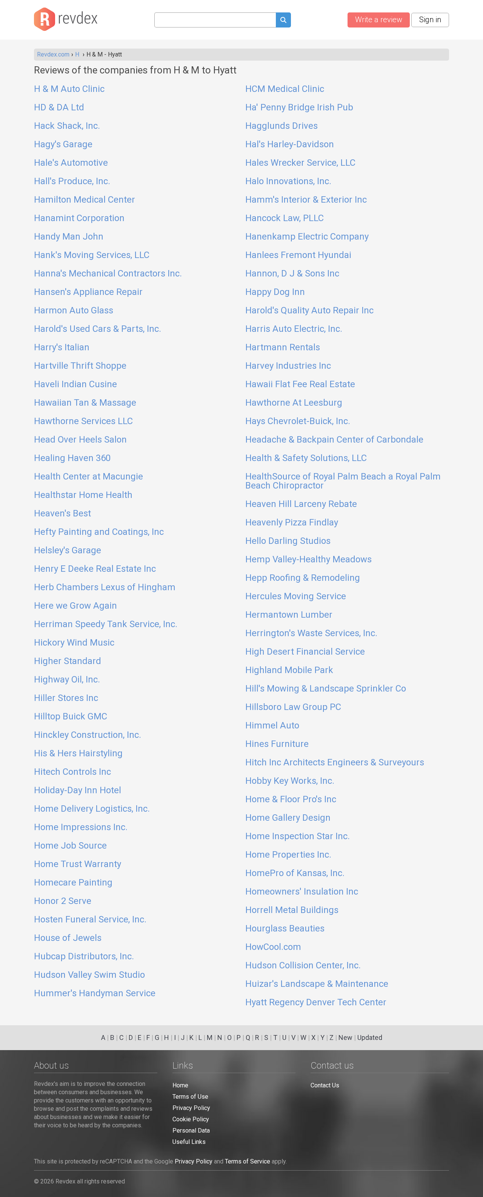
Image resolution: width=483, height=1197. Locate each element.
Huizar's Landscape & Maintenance (316, 984)
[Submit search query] (283, 20)
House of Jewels (68, 938)
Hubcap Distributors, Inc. (84, 957)
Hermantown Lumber (288, 615)
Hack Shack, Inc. (67, 126)
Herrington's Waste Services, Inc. (311, 633)
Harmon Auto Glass (73, 311)
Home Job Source (70, 846)
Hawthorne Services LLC (83, 421)
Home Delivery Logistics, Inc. (92, 809)
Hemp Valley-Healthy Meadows (308, 560)
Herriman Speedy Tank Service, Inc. (105, 624)
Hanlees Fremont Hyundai (298, 255)
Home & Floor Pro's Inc (290, 800)
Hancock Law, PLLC (284, 218)
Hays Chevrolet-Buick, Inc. (297, 421)
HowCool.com (273, 947)
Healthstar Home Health (83, 495)
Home (180, 1085)
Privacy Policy (191, 1108)
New (345, 1037)
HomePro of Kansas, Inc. (295, 873)
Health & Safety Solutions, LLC (306, 458)
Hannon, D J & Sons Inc (292, 274)
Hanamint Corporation (79, 218)
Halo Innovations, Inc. (288, 181)
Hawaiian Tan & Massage (85, 403)
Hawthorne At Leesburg (293, 403)
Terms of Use (190, 1096)
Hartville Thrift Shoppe (80, 366)
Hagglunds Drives (281, 126)
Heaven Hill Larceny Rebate (301, 504)
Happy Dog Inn (275, 292)
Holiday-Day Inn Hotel (77, 790)
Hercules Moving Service (295, 597)
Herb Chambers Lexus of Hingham (104, 587)
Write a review (378, 19)
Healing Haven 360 (72, 458)
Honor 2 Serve (62, 901)
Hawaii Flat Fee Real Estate (300, 384)
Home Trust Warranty (77, 864)
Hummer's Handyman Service (94, 994)
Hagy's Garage (63, 145)
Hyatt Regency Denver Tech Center (315, 1003)
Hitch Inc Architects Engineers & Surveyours (334, 763)
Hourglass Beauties (285, 929)
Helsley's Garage (67, 551)
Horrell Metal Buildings (291, 910)
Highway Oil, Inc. (67, 680)
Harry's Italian (61, 348)
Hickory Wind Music (74, 643)
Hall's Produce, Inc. (72, 181)
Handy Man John (68, 237)
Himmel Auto (272, 726)
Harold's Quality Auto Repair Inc (309, 311)
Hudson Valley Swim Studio (89, 975)
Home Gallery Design (288, 818)
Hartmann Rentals (282, 348)
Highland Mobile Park (289, 670)
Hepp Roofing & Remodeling (302, 578)
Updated (369, 1037)
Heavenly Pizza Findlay (291, 523)
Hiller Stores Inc (66, 698)
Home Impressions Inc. (81, 827)
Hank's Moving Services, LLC (91, 255)
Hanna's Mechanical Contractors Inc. (108, 274)
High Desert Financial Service (305, 652)
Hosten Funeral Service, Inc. (90, 920)
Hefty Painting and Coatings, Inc (99, 532)
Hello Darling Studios (288, 541)
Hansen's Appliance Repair (88, 292)
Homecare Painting (73, 883)
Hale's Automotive (71, 163)
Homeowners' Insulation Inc (301, 892)
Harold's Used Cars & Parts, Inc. (97, 329)
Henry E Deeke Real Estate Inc (95, 569)
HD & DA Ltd (59, 108)
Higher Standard (67, 661)
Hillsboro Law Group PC (293, 707)
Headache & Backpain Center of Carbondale (334, 440)
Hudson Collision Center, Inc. (303, 966)
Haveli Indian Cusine (75, 384)
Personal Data (191, 1130)
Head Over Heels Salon (80, 440)
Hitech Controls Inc (72, 772)
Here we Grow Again (75, 606)
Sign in (430, 19)
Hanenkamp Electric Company (307, 237)
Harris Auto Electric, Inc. (293, 329)
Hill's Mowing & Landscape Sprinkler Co (325, 689)
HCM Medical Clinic (284, 89)
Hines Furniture (277, 744)
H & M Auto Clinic (69, 89)
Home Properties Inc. (288, 855)
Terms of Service (247, 1161)
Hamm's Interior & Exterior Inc (306, 200)
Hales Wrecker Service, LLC (300, 163)
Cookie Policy (190, 1119)
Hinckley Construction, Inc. (87, 735)
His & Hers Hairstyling (78, 754)
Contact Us (325, 1085)
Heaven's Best (62, 514)
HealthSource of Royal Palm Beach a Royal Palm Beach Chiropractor (343, 481)
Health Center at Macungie (88, 477)
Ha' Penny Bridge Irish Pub (299, 108)
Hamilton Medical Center (84, 200)
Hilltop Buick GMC (70, 717)
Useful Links (189, 1141)
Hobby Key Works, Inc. (289, 781)
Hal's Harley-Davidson (289, 145)
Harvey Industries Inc (288, 366)
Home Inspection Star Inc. (297, 836)
